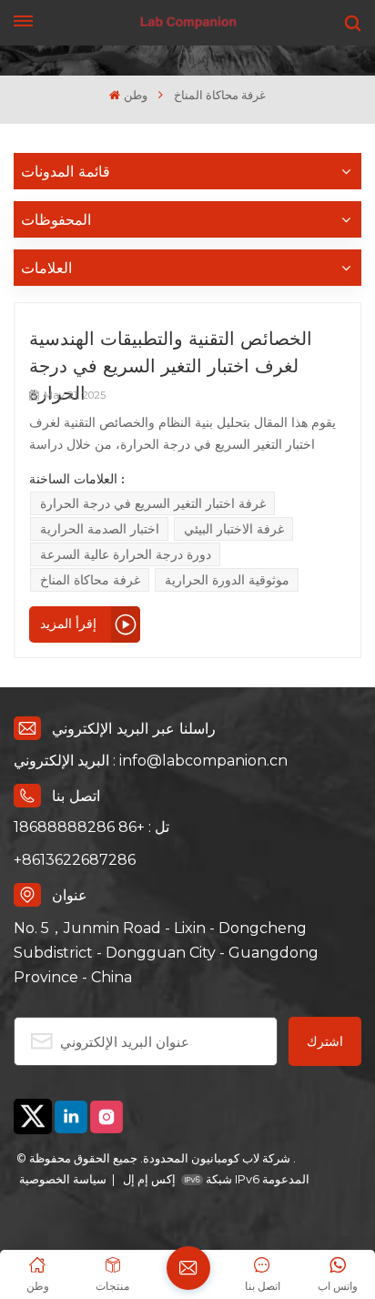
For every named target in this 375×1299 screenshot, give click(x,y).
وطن (135, 95)
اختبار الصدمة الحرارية (99, 529)
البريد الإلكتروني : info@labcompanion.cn (151, 760)
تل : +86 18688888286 (91, 827)
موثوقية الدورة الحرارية (227, 580)
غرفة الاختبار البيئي (234, 529)
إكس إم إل (148, 1179)
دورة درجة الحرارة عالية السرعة (125, 554)
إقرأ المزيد (68, 623)
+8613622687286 (75, 859)
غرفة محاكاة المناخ (90, 580)
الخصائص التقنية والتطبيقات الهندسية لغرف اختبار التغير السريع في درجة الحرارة (170, 353)
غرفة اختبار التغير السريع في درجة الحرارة (153, 503)
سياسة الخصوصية (62, 1179)
